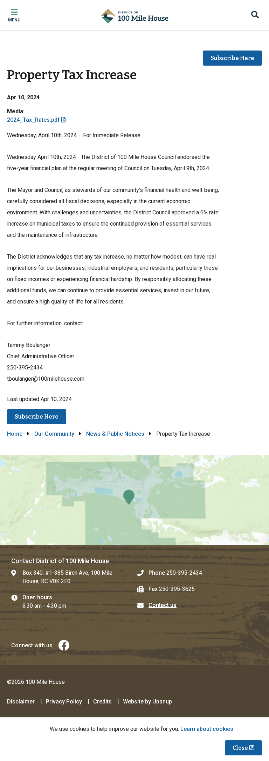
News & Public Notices (115, 433)
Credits (102, 701)
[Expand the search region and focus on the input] (255, 15)
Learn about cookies (206, 729)
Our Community (54, 433)
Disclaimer (21, 701)
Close (240, 748)
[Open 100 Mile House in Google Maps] (134, 500)
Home (14, 433)
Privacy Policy (64, 701)
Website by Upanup (147, 701)
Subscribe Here (232, 58)
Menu (14, 20)
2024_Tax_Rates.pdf (33, 119)
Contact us (163, 605)
